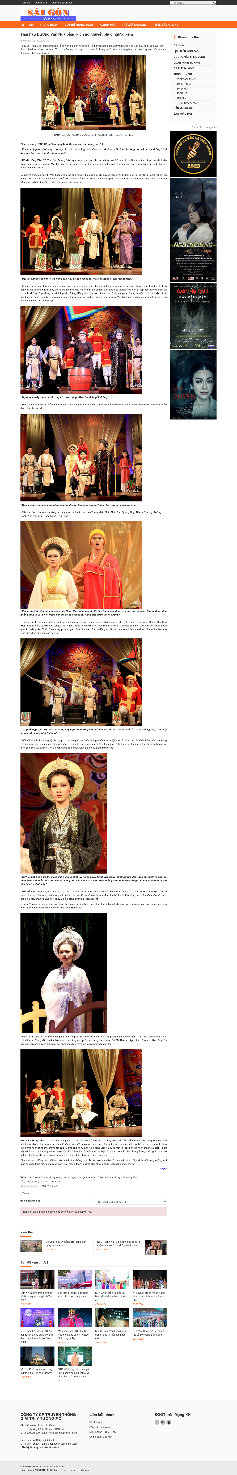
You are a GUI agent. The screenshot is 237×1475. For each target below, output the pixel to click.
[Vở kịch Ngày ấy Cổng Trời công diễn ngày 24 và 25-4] (31, 1246)
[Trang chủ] (23, 24)
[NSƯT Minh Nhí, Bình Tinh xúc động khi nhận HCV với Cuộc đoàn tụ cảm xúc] (156, 1247)
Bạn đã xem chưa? (34, 1262)
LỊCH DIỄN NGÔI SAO (186, 51)
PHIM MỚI (183, 88)
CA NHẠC (179, 45)
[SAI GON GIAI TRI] (48, 13)
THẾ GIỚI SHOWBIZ (134, 25)
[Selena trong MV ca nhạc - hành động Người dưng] (193, 230)
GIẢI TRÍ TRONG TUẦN (79, 25)
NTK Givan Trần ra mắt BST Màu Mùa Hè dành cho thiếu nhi (110, 1296)
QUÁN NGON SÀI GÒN (187, 62)
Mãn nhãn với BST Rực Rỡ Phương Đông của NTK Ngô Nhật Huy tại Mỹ (73, 1334)
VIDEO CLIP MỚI (186, 79)
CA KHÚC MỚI (185, 84)
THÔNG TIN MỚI (183, 74)
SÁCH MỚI (183, 98)
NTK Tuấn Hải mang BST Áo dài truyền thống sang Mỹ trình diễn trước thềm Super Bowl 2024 (37, 1336)
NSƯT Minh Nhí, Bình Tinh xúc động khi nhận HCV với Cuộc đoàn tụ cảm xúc (119, 1243)
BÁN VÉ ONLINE (183, 108)
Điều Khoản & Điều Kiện (102, 1432)
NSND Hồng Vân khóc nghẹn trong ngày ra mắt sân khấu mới (111, 1334)
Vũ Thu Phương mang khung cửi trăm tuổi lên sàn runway (36, 1370)
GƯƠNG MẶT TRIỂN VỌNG (189, 57)
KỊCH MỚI (182, 93)
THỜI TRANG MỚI (187, 102)
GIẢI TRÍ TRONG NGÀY (43, 25)
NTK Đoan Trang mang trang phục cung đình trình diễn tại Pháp (149, 1296)
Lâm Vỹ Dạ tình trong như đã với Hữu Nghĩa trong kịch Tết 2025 (36, 1296)
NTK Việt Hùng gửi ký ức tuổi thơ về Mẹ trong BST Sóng (148, 1332)
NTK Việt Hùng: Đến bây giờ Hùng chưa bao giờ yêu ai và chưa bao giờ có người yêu (74, 1372)
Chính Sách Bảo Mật (100, 1436)
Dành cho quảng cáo (62, 2)
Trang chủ (25, 2)
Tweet (25, 1193)
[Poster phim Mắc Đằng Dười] (193, 315)
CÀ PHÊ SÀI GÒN (184, 68)
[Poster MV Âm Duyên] (193, 384)
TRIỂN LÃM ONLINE (165, 25)
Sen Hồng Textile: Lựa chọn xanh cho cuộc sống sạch (73, 1294)
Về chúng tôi (41, 2)
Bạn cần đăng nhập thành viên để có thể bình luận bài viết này (57, 1211)
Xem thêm (27, 1232)
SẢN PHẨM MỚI (183, 113)
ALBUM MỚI (107, 25)
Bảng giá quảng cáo (100, 1427)
